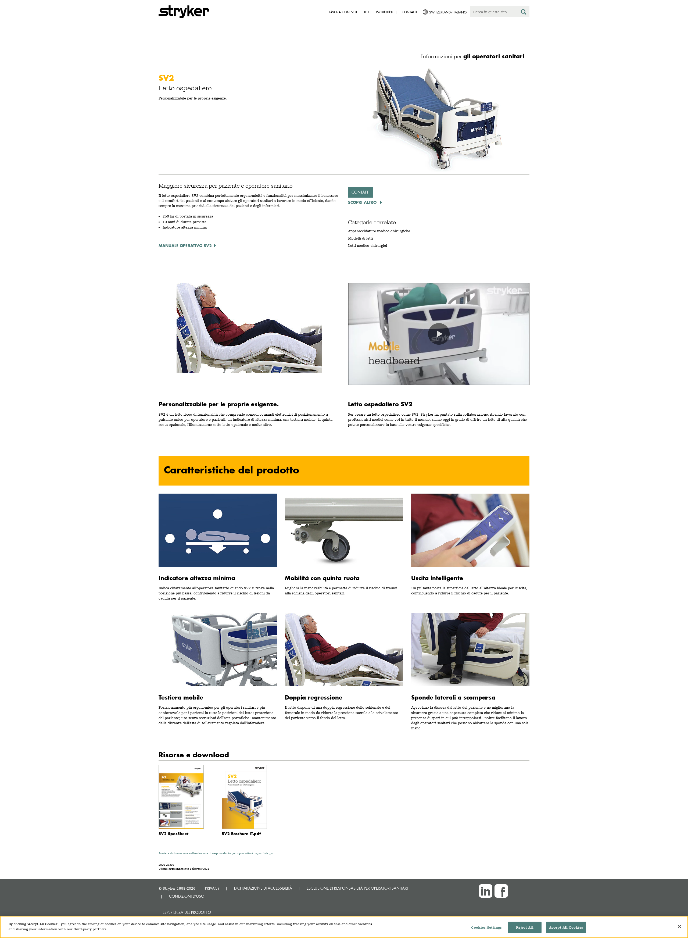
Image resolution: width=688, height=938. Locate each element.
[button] (439, 334)
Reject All (524, 927)
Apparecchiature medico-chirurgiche (379, 231)
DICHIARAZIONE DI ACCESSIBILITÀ (263, 888)
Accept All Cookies (566, 927)
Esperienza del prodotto (187, 912)
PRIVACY (212, 888)
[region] (344, 927)
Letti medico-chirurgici (367, 245)
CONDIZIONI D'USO (186, 896)
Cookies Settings (486, 927)
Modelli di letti (360, 238)
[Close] (679, 926)
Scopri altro (363, 202)
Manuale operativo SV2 (185, 245)
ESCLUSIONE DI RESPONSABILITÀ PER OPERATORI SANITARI (357, 888)
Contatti (360, 192)
